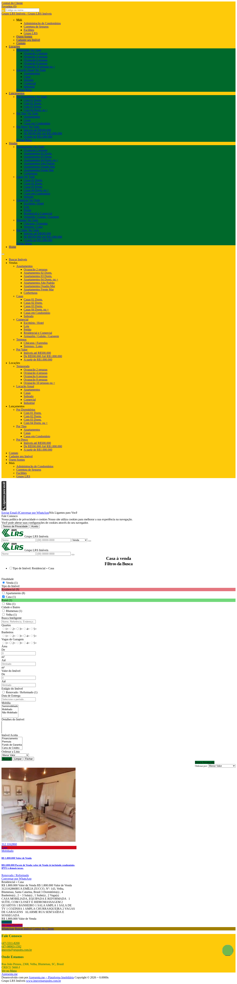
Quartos (6, 625)
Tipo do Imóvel (10, 586)
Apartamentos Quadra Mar (39, 166)
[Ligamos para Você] (3, 509)
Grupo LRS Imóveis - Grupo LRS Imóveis (26, 13)
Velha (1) (11, 614)
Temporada (22, 50)
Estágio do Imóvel (12, 688)
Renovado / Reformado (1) (21, 692)
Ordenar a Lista (10, 751)
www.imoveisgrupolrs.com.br (43, 980)
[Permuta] (12, 741)
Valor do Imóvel (10, 670)
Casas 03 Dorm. (33, 186)
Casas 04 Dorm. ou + (36, 190)
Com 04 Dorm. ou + (36, 110)
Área (4, 646)
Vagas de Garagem (12, 639)
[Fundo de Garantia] (12, 745)
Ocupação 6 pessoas (35, 60)
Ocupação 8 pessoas (35, 63)
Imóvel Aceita (9, 735)
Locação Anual (25, 70)
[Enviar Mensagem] (72, 554)
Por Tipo (21, 113)
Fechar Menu (24, 90)
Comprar (6, 922)
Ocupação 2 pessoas (35, 53)
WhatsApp (7, 928)
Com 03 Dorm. (32, 106)
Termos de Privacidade (15, 526)
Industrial (29, 86)
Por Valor (21, 230)
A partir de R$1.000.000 (38, 136)
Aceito (34, 526)
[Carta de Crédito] (12, 748)
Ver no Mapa (9, 970)
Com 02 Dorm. (32, 103)
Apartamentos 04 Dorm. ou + (41, 160)
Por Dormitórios (25, 96)
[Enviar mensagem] (89, 540)
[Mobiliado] (10, 709)
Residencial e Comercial (38, 213)
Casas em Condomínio (37, 123)
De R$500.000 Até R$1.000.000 (43, 133)
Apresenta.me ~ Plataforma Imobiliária (51, 977)
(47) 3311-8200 (10, 943)
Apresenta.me (9, 974)
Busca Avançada (204, 762)
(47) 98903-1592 (11, 946)
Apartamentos (32, 73)
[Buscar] (2, 10)
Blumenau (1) (14, 610)
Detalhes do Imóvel (12, 719)
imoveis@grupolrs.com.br (16, 949)
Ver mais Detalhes (12, 925)
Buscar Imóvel (23, 928)
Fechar (29, 758)
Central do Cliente (43, 928)
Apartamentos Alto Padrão (39, 163)
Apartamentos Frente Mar (39, 170)
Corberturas (30, 173)
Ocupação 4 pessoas (35, 56)
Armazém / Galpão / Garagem (41, 216)
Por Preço (22, 126)
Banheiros (7, 632)
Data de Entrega (10, 695)
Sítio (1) (10, 603)
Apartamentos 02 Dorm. (38, 153)
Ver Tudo (35, 50)
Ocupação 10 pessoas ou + (39, 66)
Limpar (17, 758)
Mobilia (6, 702)
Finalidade (7, 579)
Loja (26, 206)
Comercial (30, 83)
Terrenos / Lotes (33, 226)
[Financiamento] (12, 738)
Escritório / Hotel (34, 203)
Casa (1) (11, 596)
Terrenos (21, 220)
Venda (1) (12, 582)
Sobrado (29, 80)
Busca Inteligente (11, 618)
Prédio (27, 210)
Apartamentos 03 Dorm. (38, 156)
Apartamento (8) (15, 593)
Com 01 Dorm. (32, 100)
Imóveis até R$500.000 (37, 130)
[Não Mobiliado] (10, 712)
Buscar (7, 758)
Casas (27, 76)
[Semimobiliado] (10, 706)
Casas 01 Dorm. (33, 180)
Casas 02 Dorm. (33, 183)
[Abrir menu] (2, 253)
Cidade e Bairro (10, 607)
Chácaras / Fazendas (36, 223)
